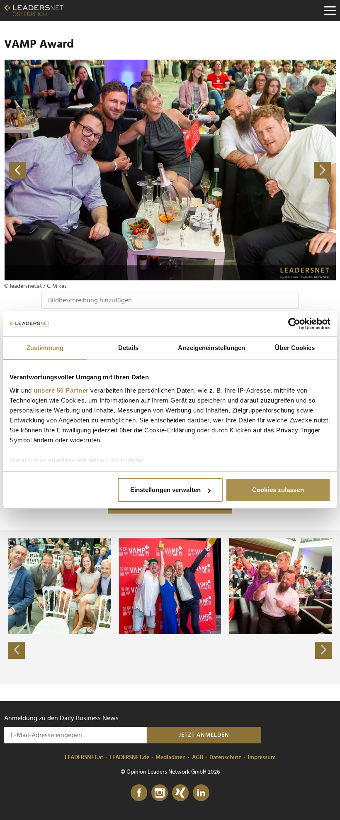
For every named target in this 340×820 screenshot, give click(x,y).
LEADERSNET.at (84, 757)
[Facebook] (139, 793)
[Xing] (180, 793)
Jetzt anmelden (204, 735)
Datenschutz (225, 757)
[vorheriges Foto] (87, 170)
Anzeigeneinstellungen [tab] (211, 347)
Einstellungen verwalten (165, 489)
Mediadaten (170, 757)
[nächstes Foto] (253, 170)
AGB (197, 757)
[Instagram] (159, 793)
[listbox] (170, 607)
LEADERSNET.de (129, 757)
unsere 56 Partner (61, 390)
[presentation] (16, 650)
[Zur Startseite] (33, 10)
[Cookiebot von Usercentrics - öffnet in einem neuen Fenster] (294, 324)
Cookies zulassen (278, 489)
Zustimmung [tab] (45, 347)
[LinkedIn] (201, 793)
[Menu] (329, 10)
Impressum (262, 757)
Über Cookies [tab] (295, 347)
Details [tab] (128, 347)
